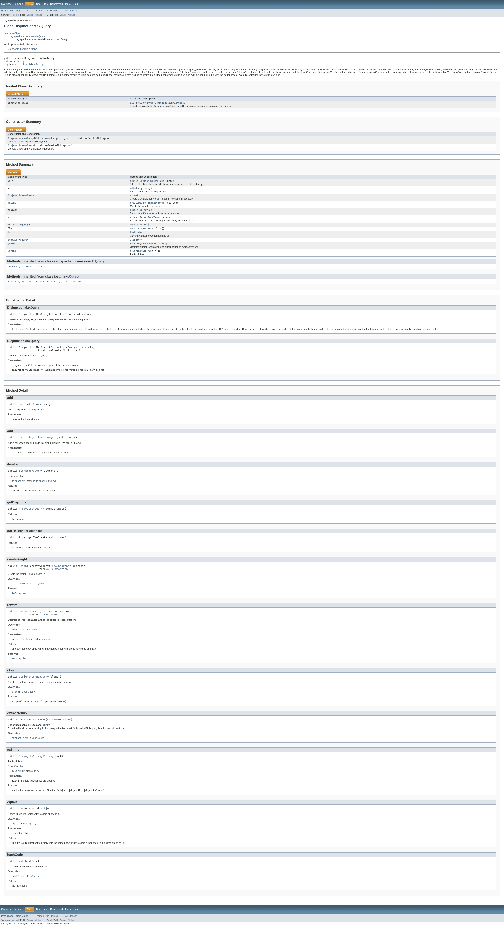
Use (38, 4)
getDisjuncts (138, 224)
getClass (27, 281)
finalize (13, 281)
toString (135, 251)
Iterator (13, 239)
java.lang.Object (12, 33)
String (12, 251)
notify (39, 281)
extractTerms (138, 217)
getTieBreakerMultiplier (146, 228)
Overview (6, 4)
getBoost (13, 266)
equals (134, 210)
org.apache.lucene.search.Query (27, 36)
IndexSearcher (157, 202)
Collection (42, 138)
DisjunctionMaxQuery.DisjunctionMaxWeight (157, 102)
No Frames (52, 10)
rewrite (135, 243)
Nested (15, 15)
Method (38, 15)
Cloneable (13, 49)
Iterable (24, 49)
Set (150, 217)
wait (64, 281)
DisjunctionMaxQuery (21, 138)
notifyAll (52, 281)
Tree (45, 4)
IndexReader (148, 243)
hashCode (135, 232)
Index (68, 4)
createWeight (138, 202)
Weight (12, 202)
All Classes (71, 10)
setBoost (27, 266)
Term (156, 217)
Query (33, 49)
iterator (135, 239)
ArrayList (14, 224)
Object (144, 210)
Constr (30, 15)
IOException (59, 568)
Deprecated (56, 4)
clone (133, 195)
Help (76, 4)
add (132, 181)
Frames (40, 10)
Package (18, 4)
